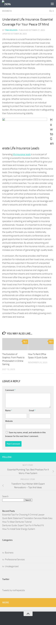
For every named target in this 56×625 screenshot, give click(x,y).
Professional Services (15, 559)
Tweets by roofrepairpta (13, 590)
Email (32, 410)
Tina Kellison (11, 30)
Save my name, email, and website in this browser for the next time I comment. (25, 434)
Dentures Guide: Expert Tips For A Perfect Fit (23, 525)
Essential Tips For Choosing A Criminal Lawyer (23, 514)
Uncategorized (12, 566)
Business (7, 11)
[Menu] (52, 3)
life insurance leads (22, 154)
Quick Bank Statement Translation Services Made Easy (27, 518)
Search (5, 496)
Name (8, 410)
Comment (10, 390)
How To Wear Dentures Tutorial (17, 521)
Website (9, 421)
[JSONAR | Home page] (7, 3)
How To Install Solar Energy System (18, 529)
